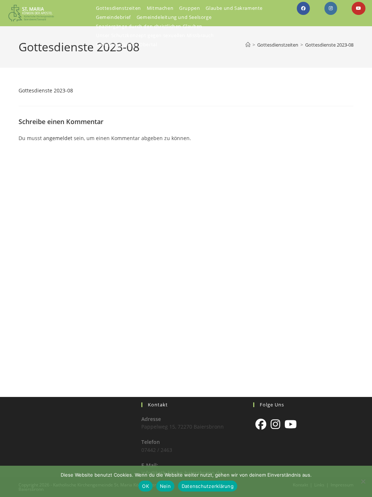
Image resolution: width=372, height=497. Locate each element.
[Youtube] (290, 424)
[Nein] (363, 481)
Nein (165, 486)
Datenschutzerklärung (208, 486)
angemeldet (57, 138)
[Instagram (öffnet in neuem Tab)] (330, 8)
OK (145, 486)
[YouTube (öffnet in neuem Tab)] (358, 8)
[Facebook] (260, 424)
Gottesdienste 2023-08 (329, 44)
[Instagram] (275, 424)
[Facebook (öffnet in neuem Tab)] (303, 8)
